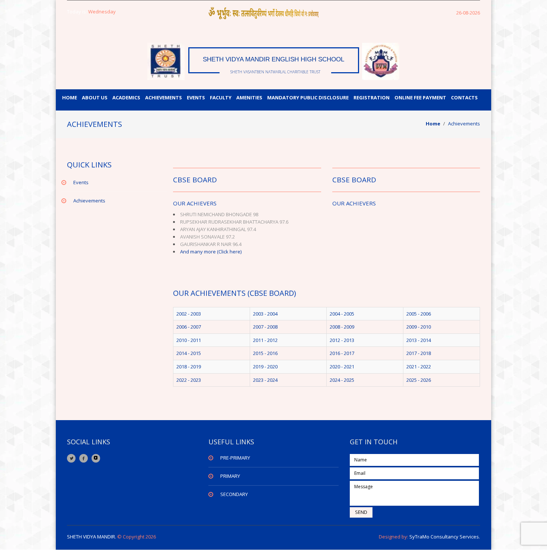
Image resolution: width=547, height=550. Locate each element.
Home (69, 97)
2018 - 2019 (188, 366)
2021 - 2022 (418, 366)
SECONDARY (234, 494)
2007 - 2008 (265, 326)
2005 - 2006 (418, 313)
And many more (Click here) (210, 251)
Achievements (163, 97)
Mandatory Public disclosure (308, 97)
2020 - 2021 (342, 366)
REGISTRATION (372, 97)
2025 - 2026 (418, 380)
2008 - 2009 (342, 326)
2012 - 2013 (342, 340)
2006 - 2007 (188, 326)
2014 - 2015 (188, 353)
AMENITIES (249, 97)
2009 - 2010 (418, 326)
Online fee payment (420, 97)
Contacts (464, 97)
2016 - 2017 (342, 353)
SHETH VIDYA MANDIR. (91, 536)
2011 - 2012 (265, 340)
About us (95, 97)
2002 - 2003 (188, 313)
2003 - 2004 (265, 313)
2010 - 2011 (188, 340)
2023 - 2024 (265, 380)
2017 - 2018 (418, 353)
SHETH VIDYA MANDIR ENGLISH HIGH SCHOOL (273, 59)
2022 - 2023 (188, 380)
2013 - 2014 (418, 340)
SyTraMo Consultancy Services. (444, 536)
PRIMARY (230, 476)
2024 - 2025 (342, 380)
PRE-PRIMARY (235, 457)
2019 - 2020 (265, 366)
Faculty (220, 97)
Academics (126, 97)
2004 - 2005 (342, 313)
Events (196, 97)
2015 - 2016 (265, 353)
